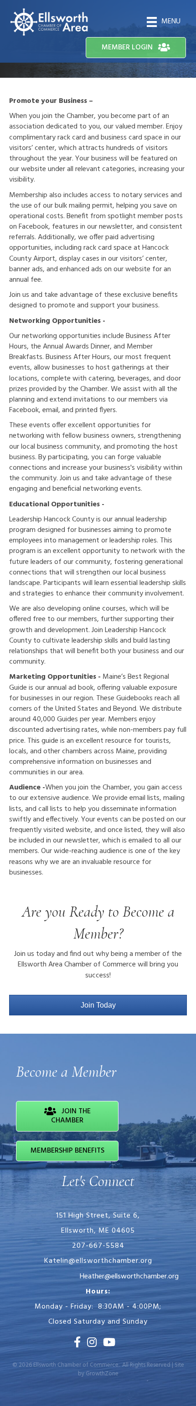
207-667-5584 (98, 1246)
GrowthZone (102, 1374)
